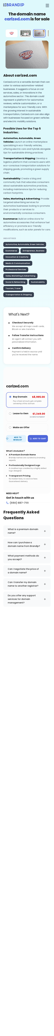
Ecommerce (11, 250)
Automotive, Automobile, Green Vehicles (25, 244)
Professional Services (16, 269)
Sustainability (38, 282)
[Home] (13, 5)
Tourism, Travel (13, 288)
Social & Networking (15, 282)
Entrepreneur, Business (33, 250)
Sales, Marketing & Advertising (20, 276)
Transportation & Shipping (19, 294)
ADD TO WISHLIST (17, 438)
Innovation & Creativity (17, 257)
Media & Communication (18, 263)
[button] (12, 33)
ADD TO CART (39, 438)
